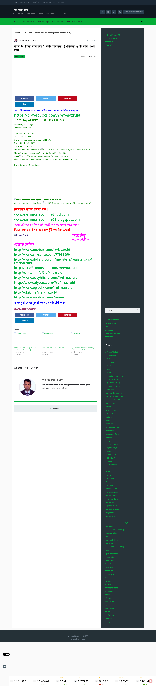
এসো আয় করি (20, 10)
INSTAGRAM (110, 458)
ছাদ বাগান (108, 584)
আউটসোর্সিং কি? (109, 42)
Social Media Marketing (114, 547)
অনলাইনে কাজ (109, 571)
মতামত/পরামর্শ (109, 337)
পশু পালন (107, 595)
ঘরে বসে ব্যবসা (109, 581)
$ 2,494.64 (43, 681)
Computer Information (114, 376)
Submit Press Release (134, 12)
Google (108, 441)
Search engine (111, 533)
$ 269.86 (83, 681)
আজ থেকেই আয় (46, 2)
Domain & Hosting (112, 386)
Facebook (109, 413)
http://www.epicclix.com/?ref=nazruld (43, 287)
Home (15, 2)
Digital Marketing (112, 383)
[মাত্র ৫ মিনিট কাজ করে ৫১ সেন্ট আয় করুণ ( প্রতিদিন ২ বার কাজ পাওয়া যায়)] (27, 339)
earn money (110, 403)
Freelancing (110, 437)
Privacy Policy (110, 323)
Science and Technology (115, 530)
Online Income (111, 495)
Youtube (108, 564)
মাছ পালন (107, 612)
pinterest (67, 98)
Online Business (111, 492)
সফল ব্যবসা (108, 622)
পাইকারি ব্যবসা (109, 598)
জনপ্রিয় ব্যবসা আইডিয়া (111, 588)
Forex (107, 420)
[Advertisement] (55, 78)
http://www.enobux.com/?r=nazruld (42, 297)
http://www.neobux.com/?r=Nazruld (42, 249)
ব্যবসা (106, 605)
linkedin (24, 104)
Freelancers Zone (112, 434)
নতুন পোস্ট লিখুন (36, 2)
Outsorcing (109, 502)
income (108, 451)
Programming (110, 513)
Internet (108, 461)
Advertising (109, 330)
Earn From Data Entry (114, 396)
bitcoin (108, 366)
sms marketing (111, 540)
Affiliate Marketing (112, 352)
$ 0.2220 (124, 681)
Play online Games (112, 509)
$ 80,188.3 (20, 681)
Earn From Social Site (113, 400)
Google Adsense (111, 444)
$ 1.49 (63, 681)
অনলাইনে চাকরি (109, 574)
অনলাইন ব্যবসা (109, 567)
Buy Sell (108, 372)
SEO (106, 536)
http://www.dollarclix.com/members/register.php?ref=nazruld (53, 261)
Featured (109, 417)
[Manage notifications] (150, 681)
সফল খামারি (108, 618)
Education (109, 407)
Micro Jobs (109, 482)
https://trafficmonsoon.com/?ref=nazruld (46, 267)
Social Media (110, 543)
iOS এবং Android (111, 465)
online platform (111, 499)
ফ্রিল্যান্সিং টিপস (109, 601)
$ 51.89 (103, 681)
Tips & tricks (110, 557)
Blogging (108, 369)
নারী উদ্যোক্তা (109, 591)
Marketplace (110, 478)
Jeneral (20, 56)
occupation (109, 485)
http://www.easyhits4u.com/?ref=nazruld (46, 277)
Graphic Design (111, 448)
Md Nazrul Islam (29, 40)
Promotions (110, 516)
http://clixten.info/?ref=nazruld (38, 272)
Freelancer (109, 431)
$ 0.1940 (145, 681)
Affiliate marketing (113, 38)
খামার (106, 577)
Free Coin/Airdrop (112, 427)
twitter (46, 98)
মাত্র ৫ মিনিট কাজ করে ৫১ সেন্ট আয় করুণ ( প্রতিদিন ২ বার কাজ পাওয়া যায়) (25, 348)
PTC (106, 519)
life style (108, 475)
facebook (24, 98)
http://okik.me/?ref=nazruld (35, 292)
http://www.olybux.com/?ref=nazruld (44, 282)
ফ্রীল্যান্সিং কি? (109, 45)
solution (108, 550)
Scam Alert (109, 526)
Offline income (111, 489)
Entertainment (111, 410)
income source (111, 454)
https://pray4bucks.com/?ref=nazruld (47, 115)
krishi (107, 472)
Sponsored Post (111, 554)
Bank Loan (109, 362)
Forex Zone (109, 424)
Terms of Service (112, 320)
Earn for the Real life (113, 393)
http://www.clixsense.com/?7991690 (42, 254)
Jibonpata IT (82, 639)
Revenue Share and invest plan (117, 523)
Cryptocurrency (111, 379)
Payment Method (112, 506)
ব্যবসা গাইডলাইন (109, 608)
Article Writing (111, 359)
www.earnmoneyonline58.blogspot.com (47, 219)
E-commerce (110, 390)
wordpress (109, 560)
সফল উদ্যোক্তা (109, 615)
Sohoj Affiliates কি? (112, 35)
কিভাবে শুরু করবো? (24, 2)
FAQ (106, 326)
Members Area (58, 2)
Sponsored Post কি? (112, 333)
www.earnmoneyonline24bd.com (41, 214)
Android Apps (110, 355)
